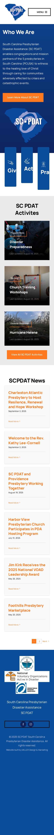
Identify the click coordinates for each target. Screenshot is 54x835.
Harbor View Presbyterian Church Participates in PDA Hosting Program (26, 526)
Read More (13, 421)
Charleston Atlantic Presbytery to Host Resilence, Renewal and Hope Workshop (25, 399)
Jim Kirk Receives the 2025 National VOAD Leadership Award (26, 569)
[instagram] (31, 724)
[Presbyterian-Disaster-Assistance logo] (27, 683)
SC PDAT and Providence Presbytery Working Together (25, 481)
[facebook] (23, 724)
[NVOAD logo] (27, 672)
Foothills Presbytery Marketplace (26, 608)
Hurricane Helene (23, 332)
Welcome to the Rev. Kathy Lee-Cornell (26, 440)
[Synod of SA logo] (27, 657)
